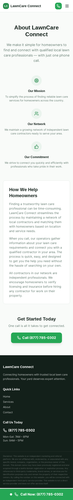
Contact (8, 412)
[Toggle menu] (67, 6)
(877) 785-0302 (21, 430)
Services (8, 401)
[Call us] (58, 6)
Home (6, 396)
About (6, 407)
